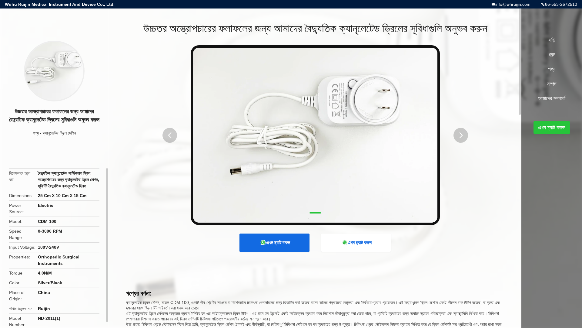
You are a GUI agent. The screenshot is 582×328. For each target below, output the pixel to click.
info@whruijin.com (512, 4)
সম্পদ (552, 84)
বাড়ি (551, 40)
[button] (169, 135)
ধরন (551, 55)
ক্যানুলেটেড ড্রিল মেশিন (59, 133)
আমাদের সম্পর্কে (551, 98)
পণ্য (36, 133)
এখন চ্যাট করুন (278, 242)
